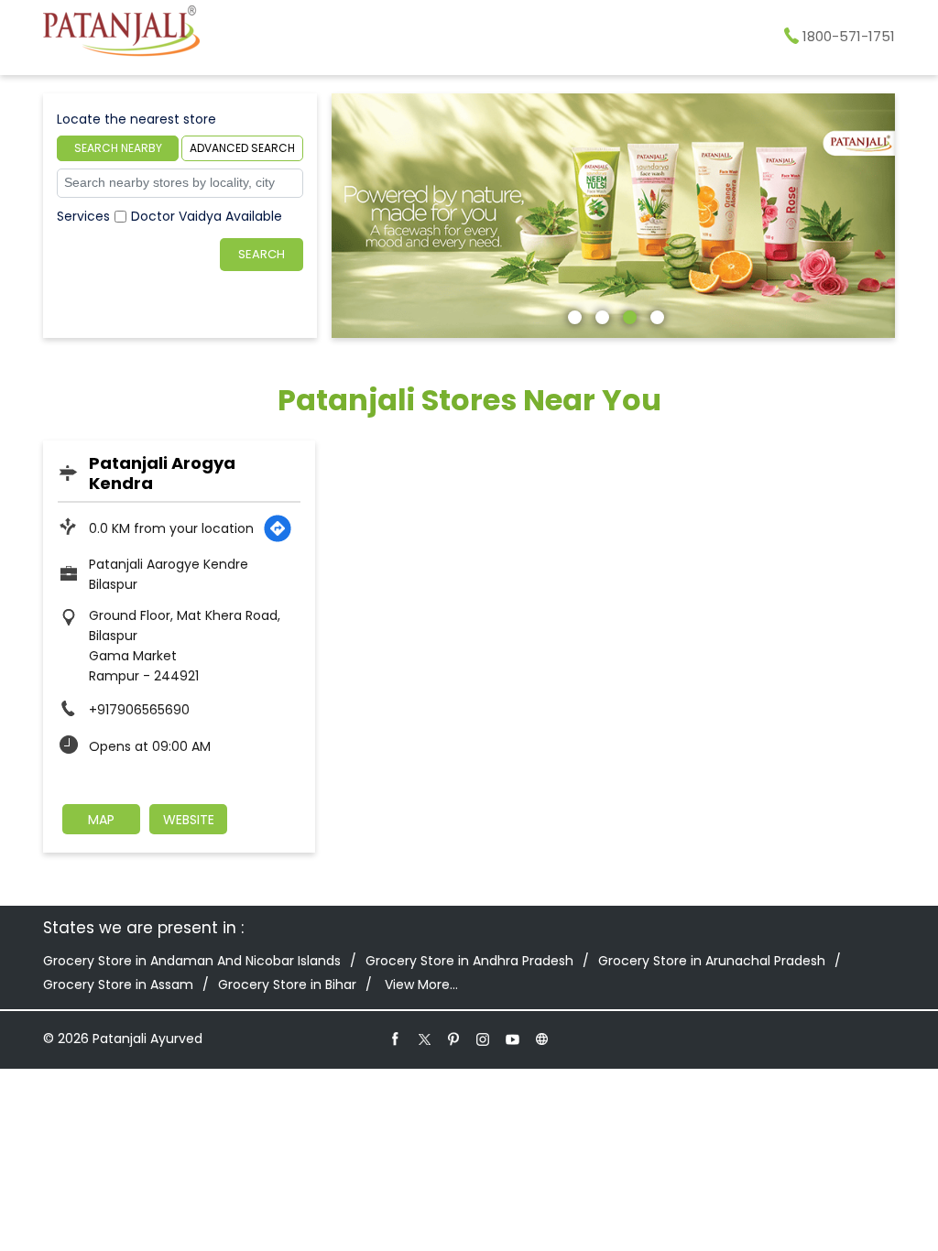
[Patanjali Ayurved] (121, 33)
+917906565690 (139, 710)
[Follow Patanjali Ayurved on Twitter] (425, 1038)
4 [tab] (655, 315)
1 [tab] (572, 315)
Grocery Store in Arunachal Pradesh (711, 960)
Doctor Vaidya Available (206, 216)
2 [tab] (600, 315)
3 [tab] (627, 315)
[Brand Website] (542, 1038)
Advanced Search (242, 148)
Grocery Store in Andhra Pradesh (469, 960)
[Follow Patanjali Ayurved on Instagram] (483, 1038)
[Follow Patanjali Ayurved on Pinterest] (454, 1038)
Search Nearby (118, 148)
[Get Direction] (277, 528)
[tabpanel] (613, 215)
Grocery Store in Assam (118, 984)
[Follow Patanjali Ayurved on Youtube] (513, 1038)
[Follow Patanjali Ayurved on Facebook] (396, 1038)
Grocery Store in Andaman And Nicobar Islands (192, 960)
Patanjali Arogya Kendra (162, 473)
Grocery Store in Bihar (287, 984)
